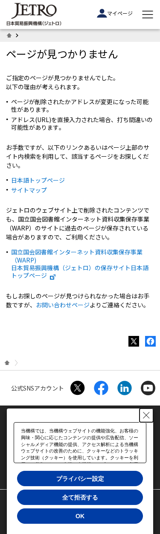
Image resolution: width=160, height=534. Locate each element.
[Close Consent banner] (146, 415)
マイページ (120, 13)
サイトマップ (29, 190)
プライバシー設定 (80, 478)
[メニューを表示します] (147, 14)
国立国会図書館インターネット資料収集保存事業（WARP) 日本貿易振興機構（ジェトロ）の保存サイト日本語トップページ (79, 264)
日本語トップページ (38, 180)
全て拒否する (80, 497)
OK (80, 516)
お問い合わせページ (63, 305)
